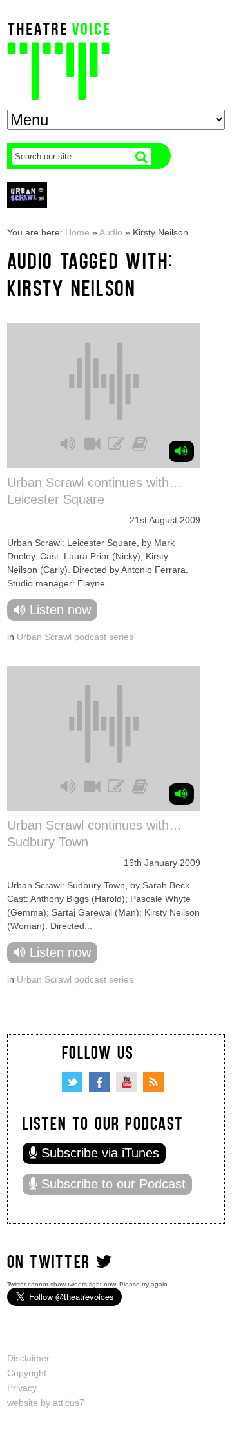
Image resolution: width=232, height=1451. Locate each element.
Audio (110, 232)
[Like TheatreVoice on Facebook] (99, 1082)
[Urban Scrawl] (27, 194)
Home (77, 232)
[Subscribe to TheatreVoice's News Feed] (153, 1082)
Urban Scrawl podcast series (75, 637)
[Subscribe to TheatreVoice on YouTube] (126, 1082)
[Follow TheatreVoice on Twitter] (72, 1082)
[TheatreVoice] (58, 59)
